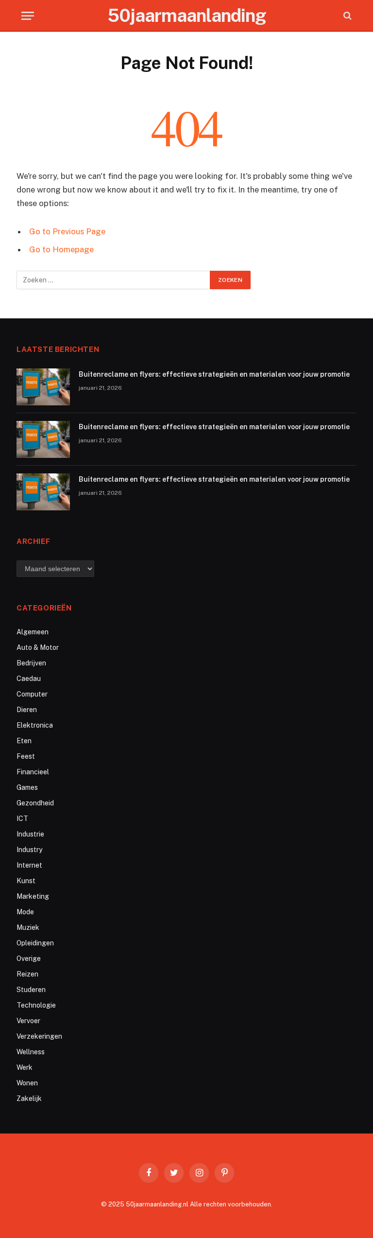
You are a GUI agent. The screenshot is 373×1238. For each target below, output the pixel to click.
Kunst (26, 881)
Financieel (33, 772)
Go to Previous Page (67, 231)
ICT (22, 818)
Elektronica (35, 725)
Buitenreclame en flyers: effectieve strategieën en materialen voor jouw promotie (214, 374)
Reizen (27, 974)
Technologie (36, 1005)
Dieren (27, 710)
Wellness (31, 1052)
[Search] (346, 16)
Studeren (31, 990)
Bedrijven (31, 663)
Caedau (29, 678)
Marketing (33, 896)
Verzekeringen (39, 1036)
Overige (29, 958)
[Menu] (27, 16)
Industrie (30, 834)
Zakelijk (29, 1098)
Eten (24, 741)
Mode (25, 912)
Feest (26, 756)
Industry (29, 850)
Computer (32, 694)
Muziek (28, 927)
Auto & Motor (38, 647)
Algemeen (33, 632)
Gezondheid (35, 803)
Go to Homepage (61, 249)
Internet (29, 865)
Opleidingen (35, 943)
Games (27, 787)
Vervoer (28, 1021)
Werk (25, 1067)
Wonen (27, 1083)
